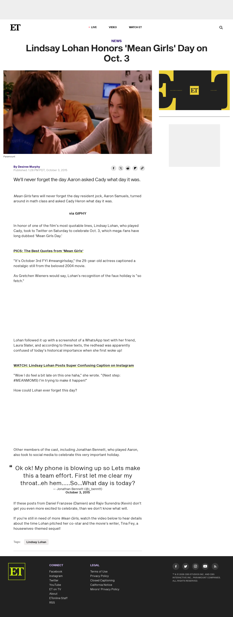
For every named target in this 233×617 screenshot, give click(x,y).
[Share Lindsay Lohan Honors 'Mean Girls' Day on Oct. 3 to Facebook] (114, 168)
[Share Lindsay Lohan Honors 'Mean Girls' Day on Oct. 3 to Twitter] (121, 168)
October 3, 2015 (77, 492)
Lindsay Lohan (36, 542)
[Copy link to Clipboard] (142, 168)
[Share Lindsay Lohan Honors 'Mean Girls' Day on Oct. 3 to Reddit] (128, 168)
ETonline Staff (58, 598)
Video (113, 27)
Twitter (54, 580)
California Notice (101, 585)
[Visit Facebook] (175, 567)
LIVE (94, 27)
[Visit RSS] (215, 567)
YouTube (55, 585)
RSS (52, 603)
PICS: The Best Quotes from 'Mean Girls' (48, 251)
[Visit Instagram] (195, 567)
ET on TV (55, 589)
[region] (194, 90)
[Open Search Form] (221, 28)
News (116, 41)
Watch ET (135, 27)
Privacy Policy (99, 576)
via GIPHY (77, 213)
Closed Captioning (102, 580)
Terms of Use (98, 572)
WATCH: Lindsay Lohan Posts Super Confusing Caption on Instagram (73, 365)
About (53, 594)
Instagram (56, 576)
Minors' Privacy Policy (104, 589)
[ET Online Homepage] (15, 27)
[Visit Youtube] (205, 566)
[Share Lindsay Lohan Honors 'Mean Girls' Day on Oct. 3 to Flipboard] (135, 168)
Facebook (55, 572)
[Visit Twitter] (185, 567)
